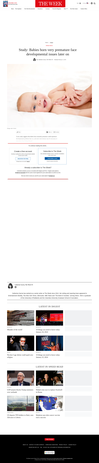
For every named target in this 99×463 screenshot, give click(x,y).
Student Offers (84, 8)
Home (46, 42)
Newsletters (40, 8)
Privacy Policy (63, 444)
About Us (25, 444)
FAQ (41, 447)
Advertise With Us (34, 447)
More (65, 8)
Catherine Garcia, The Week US (45, 59)
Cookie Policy (72, 444)
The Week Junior (74, 8)
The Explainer (18, 8)
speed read (49, 45)
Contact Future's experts (36, 444)
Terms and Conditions (51, 444)
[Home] (12, 8)
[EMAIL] (16, 287)
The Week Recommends (29, 8)
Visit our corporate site (67, 458)
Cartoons (48, 8)
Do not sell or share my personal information (56, 447)
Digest (51, 42)
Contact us (52, 175)
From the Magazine (56, 8)
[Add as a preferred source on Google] (49, 452)
